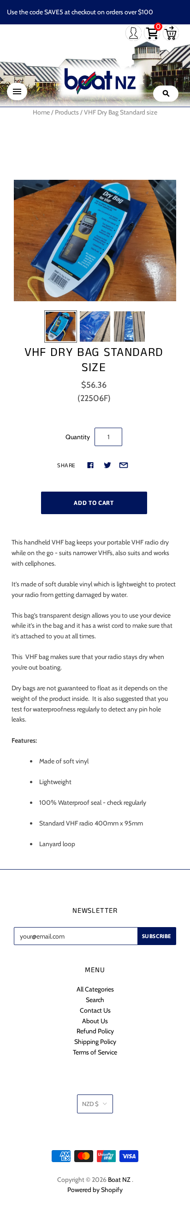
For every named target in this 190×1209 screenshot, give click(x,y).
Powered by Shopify (95, 1190)
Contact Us (95, 1010)
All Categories (95, 989)
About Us (95, 1021)
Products (67, 112)
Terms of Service (95, 1052)
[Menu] (17, 91)
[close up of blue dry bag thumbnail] (95, 326)
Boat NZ (119, 1179)
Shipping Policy (95, 1041)
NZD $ (90, 1103)
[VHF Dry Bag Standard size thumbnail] (60, 326)
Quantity (77, 437)
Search (95, 1000)
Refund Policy (95, 1031)
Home (41, 112)
